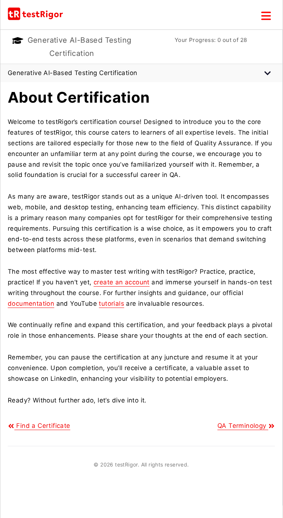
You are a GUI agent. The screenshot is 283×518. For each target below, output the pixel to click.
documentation (31, 303)
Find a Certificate (42, 425)
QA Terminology (242, 425)
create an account (122, 282)
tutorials (111, 303)
